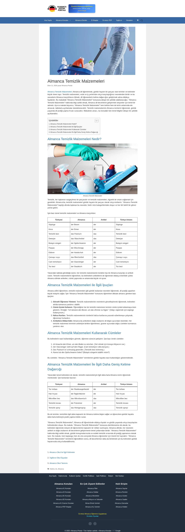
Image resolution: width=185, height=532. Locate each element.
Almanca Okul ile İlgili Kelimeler (62, 452)
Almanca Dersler (81, 20)
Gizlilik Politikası (88, 476)
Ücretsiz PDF (107, 20)
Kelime (52, 469)
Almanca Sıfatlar (92, 492)
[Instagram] (90, 523)
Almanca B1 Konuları (63, 496)
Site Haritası (119, 476)
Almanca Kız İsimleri (92, 507)
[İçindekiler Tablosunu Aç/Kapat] (95, 121)
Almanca (61, 469)
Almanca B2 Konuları (63, 499)
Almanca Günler (121, 496)
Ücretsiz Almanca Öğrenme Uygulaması (92, 514)
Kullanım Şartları (75, 476)
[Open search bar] (142, 20)
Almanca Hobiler (121, 507)
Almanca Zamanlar (121, 503)
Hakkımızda (62, 476)
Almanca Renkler (122, 492)
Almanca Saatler (121, 499)
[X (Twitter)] (95, 523)
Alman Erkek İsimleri (92, 503)
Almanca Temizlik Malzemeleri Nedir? (63, 124)
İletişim (110, 476)
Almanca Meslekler (92, 496)
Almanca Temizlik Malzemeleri (60, 92)
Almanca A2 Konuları (63, 492)
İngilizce (119, 20)
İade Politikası (101, 476)
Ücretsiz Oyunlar (92, 516)
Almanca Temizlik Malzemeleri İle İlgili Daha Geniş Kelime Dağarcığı (74, 132)
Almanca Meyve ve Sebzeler (92, 499)
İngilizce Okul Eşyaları (59, 458)
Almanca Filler (93, 488)
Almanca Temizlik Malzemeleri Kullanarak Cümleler (68, 129)
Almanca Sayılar (121, 488)
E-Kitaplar (94, 20)
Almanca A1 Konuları (63, 488)
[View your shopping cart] (138, 20)
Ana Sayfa (48, 20)
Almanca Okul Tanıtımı (58, 463)
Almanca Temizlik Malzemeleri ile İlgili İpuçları (66, 127)
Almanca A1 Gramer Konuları (63, 503)
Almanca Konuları (62, 20)
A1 (56, 469)
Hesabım (129, 20)
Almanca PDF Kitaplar (63, 507)
